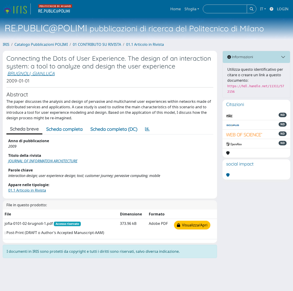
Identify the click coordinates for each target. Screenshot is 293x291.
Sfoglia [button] (190, 8)
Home (175, 8)
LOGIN (282, 8)
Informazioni (242, 56)
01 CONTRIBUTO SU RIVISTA (97, 44)
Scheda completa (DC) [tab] (113, 129)
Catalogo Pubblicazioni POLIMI (41, 44)
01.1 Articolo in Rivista (145, 44)
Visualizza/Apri (193, 225)
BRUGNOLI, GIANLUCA (31, 73)
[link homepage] (17, 8)
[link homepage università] (55, 8)
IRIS (6, 44)
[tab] (147, 129)
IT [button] (261, 8)
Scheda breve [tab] (24, 129)
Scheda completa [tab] (64, 129)
